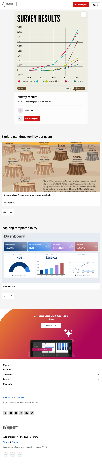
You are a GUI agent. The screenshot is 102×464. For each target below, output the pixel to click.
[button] (27, 81)
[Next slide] (10, 212)
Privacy (14, 442)
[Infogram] (9, 5)
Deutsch (12, 402)
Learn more (51, 325)
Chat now (20, 397)
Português (20, 402)
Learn (6, 379)
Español (28, 402)
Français (35, 402)
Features (7, 369)
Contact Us (8, 397)
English (5, 402)
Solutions (7, 374)
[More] (83, 14)
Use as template (81, 5)
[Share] (20, 118)
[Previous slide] (4, 212)
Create (6, 365)
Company (7, 384)
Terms (6, 442)
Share (22, 88)
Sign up (96, 5)
